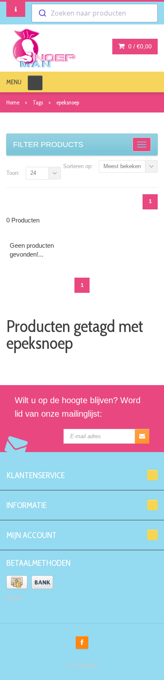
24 (33, 173)
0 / (139, 46)
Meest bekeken (122, 166)
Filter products (48, 144)
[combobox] (95, 13)
